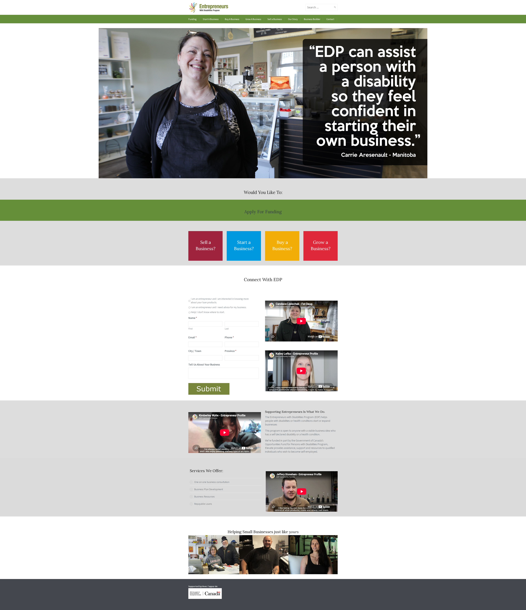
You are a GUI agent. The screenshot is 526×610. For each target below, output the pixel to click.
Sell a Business (274, 19)
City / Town (194, 351)
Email (192, 337)
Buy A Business (232, 19)
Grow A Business (253, 19)
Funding (192, 19)
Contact (330, 19)
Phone (229, 337)
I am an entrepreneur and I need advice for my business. (218, 307)
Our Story (293, 19)
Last (227, 328)
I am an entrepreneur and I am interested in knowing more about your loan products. (220, 300)
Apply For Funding (263, 211)
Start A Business (211, 19)
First (190, 328)
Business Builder (312, 19)
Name (192, 318)
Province (230, 351)
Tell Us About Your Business (204, 364)
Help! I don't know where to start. (208, 312)
